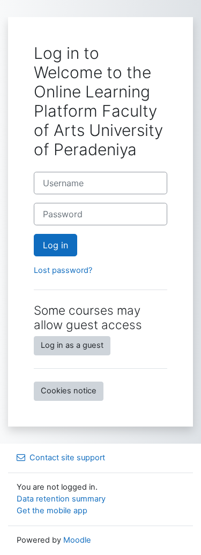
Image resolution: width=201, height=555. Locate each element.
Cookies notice (68, 391)
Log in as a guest (72, 345)
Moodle (77, 540)
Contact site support (67, 457)
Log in (55, 245)
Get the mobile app (52, 510)
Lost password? (63, 270)
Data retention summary (61, 499)
